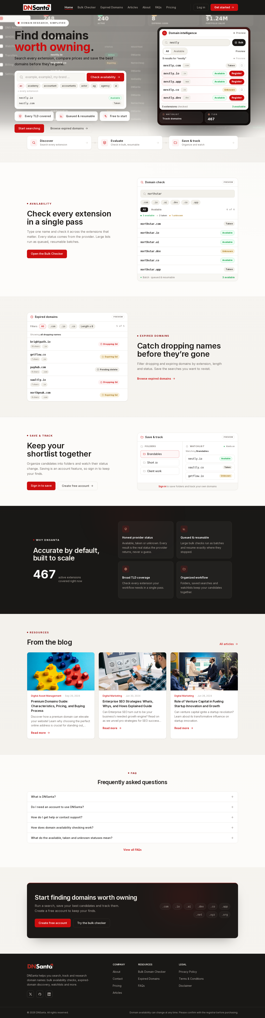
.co (185, 202)
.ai (165, 202)
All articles (227, 644)
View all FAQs (132, 849)
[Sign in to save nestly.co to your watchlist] (241, 89)
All (167, 51)
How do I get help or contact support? (56, 817)
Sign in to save (41, 486)
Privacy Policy (188, 971)
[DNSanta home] (37, 7)
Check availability (103, 77)
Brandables (154, 454)
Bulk (240, 42)
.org (225, 914)
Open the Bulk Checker (47, 254)
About (116, 971)
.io (155, 202)
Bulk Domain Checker (152, 971)
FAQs (141, 985)
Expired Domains (149, 978)
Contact (118, 978)
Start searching (29, 128)
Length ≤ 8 (87, 326)
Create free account (75, 485)
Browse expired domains (67, 128)
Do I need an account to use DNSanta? (57, 807)
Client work (154, 471)
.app (195, 202)
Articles (117, 992)
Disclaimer (185, 985)
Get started (222, 7)
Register (237, 73)
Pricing (117, 985)
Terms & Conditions (191, 978)
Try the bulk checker (91, 923)
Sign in (162, 486)
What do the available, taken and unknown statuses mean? (71, 837)
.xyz (212, 914)
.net (199, 914)
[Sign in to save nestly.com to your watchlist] (241, 65)
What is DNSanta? (43, 796)
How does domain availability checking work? (62, 827)
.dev (175, 202)
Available (179, 51)
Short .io (152, 462)
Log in (201, 7)
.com (145, 202)
